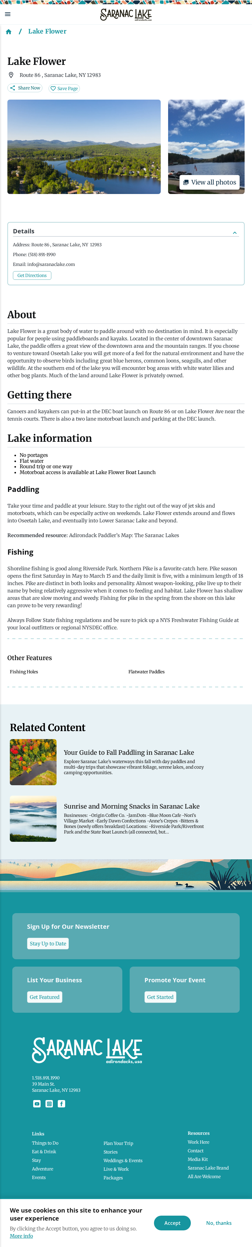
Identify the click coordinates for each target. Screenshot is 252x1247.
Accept (172, 1223)
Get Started (160, 997)
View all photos (213, 182)
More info (21, 1236)
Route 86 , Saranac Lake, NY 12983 (66, 244)
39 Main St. (43, 1084)
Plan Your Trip (118, 1143)
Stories (111, 1152)
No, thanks (219, 1223)
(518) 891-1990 (42, 254)
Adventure (42, 1169)
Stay (36, 1160)
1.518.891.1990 (46, 1078)
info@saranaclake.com (51, 264)
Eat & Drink (44, 1151)
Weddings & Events (123, 1160)
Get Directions (32, 275)
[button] (47, 14)
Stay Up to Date (48, 943)
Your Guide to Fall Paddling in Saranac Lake (129, 752)
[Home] (8, 31)
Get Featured (45, 997)
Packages (113, 1178)
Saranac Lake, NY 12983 (56, 1090)
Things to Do (45, 1143)
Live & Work (116, 1169)
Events (39, 1177)
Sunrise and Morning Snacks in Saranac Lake (132, 806)
